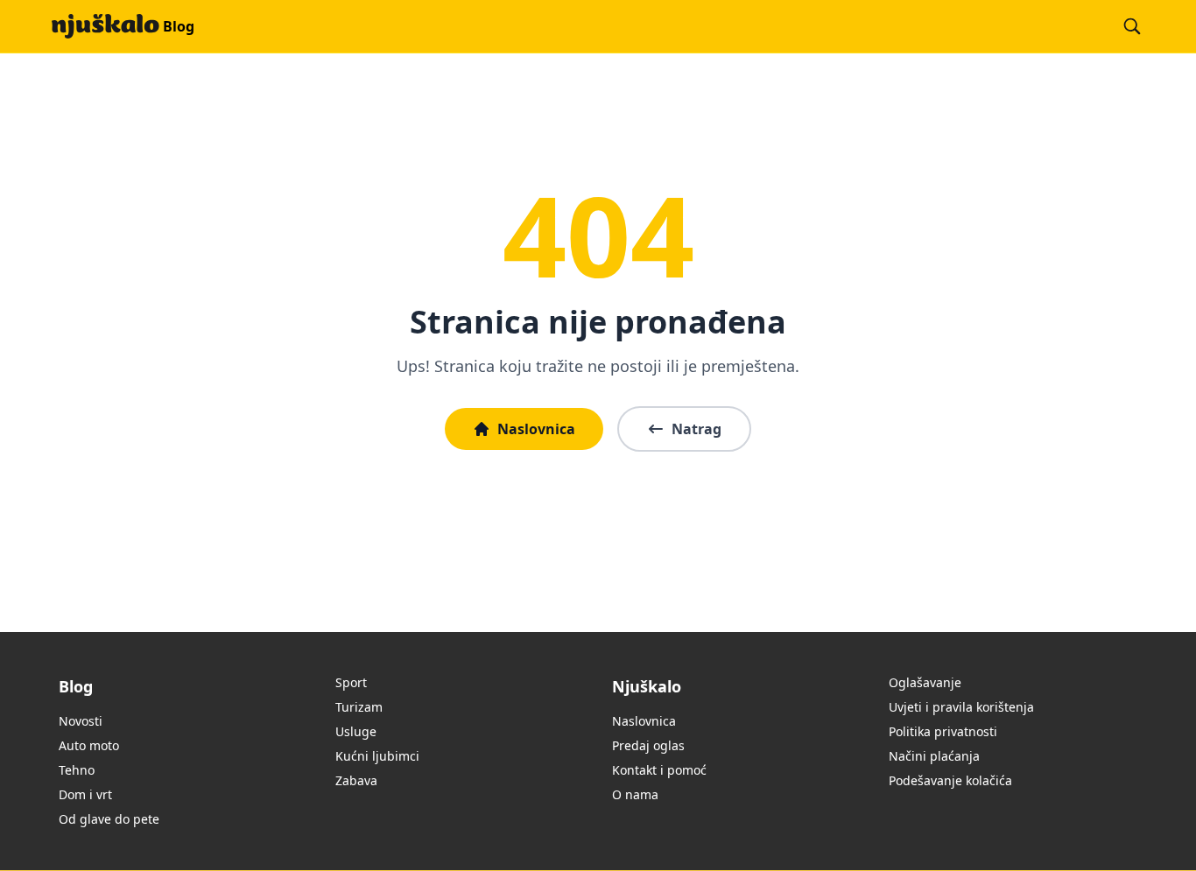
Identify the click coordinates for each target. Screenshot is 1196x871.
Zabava (356, 780)
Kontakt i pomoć (659, 770)
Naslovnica (536, 429)
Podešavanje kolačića (950, 780)
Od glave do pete (109, 819)
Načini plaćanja (934, 756)
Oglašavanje (925, 682)
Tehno (77, 770)
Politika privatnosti (943, 731)
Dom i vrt (85, 794)
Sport (351, 682)
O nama (635, 794)
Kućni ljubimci (377, 756)
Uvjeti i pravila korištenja (961, 707)
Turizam (359, 707)
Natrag (696, 429)
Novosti (80, 721)
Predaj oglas (648, 745)
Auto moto (89, 745)
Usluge (355, 731)
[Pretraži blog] (1132, 26)
